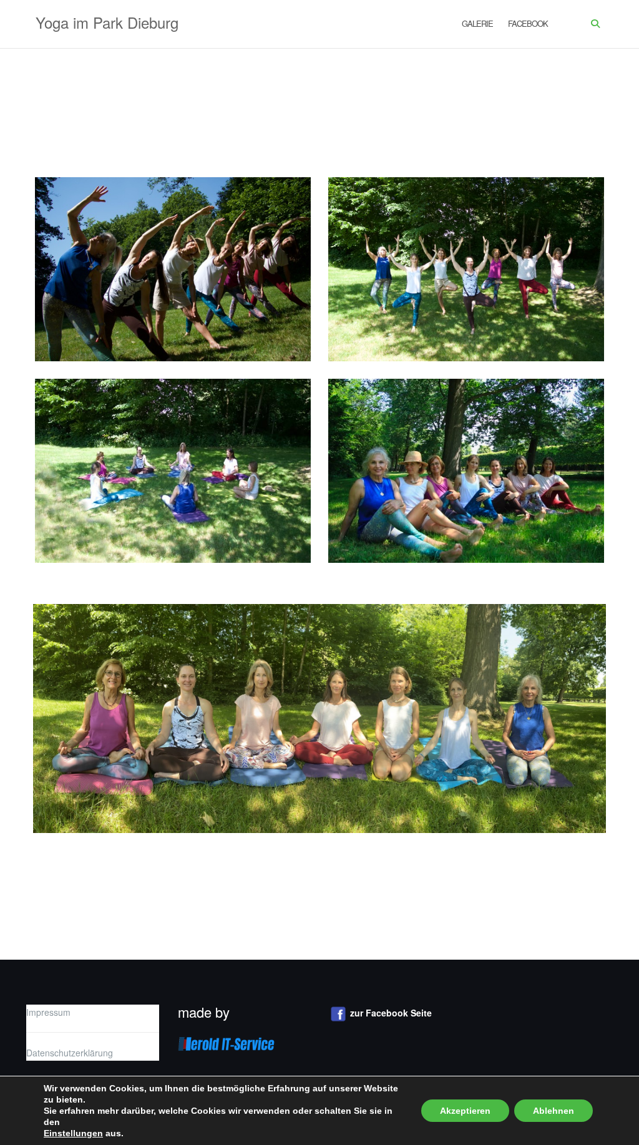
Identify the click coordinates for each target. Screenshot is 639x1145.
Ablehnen (553, 1111)
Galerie (477, 23)
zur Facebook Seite (391, 1012)
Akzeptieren (465, 1111)
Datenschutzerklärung (69, 1052)
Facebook (528, 23)
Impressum (48, 1012)
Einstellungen (73, 1133)
